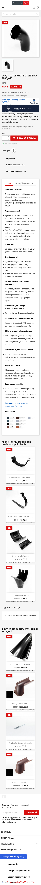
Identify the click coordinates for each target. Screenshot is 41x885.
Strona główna (18, 3)
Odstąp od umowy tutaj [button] (13, 856)
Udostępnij (13, 150)
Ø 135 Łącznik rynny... (20, 556)
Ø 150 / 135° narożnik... (21, 704)
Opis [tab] (9, 183)
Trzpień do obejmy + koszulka (20, 743)
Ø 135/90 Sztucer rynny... (20, 595)
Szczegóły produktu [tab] (24, 183)
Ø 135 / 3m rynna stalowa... (20, 664)
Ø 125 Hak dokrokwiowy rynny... (20, 517)
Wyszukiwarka (25, 3)
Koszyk (27, 3)
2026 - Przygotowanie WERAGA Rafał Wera (18, 882)
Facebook (4, 796)
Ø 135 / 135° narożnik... (21, 782)
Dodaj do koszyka (24, 138)
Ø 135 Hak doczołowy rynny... (20, 477)
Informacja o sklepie (12, 849)
